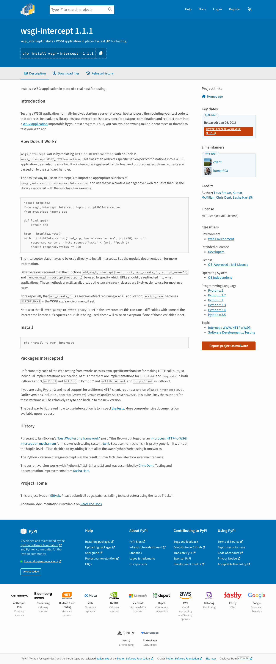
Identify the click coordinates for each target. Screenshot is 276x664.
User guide (92, 553)
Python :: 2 (215, 290)
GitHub (55, 495)
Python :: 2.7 (217, 295)
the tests (118, 408)
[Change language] (250, 9)
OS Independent (220, 277)
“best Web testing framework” (78, 438)
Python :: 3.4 (217, 310)
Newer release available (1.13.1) (223, 131)
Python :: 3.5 (217, 314)
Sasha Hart (81, 470)
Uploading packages (98, 547)
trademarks (102, 659)
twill (106, 443)
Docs (202, 9)
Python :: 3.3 (217, 305)
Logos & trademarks (142, 558)
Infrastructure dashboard (145, 547)
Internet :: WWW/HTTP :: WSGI (229, 327)
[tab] (34, 73)
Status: (41, 561)
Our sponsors (138, 564)
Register (235, 9)
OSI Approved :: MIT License (228, 264)
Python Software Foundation (39, 545)
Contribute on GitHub (188, 547)
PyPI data (210, 115)
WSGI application (35, 124)
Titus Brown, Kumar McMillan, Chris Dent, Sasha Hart (225, 195)
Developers (216, 252)
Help (188, 9)
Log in (217, 9)
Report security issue (231, 547)
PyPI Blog (135, 541)
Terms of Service (228, 541)
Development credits (187, 564)
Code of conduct (228, 553)
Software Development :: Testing (231, 332)
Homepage (215, 96)
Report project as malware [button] (228, 345)
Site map (211, 659)
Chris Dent (146, 465)
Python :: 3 (215, 300)
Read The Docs (91, 504)
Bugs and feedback (186, 541)
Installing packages (97, 541)
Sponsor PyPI (182, 558)
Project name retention (100, 558)
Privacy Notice (227, 558)
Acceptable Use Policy (232, 564)
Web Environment (221, 239)
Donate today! (30, 572)
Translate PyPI (183, 553)
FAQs (88, 564)
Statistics (135, 553)
